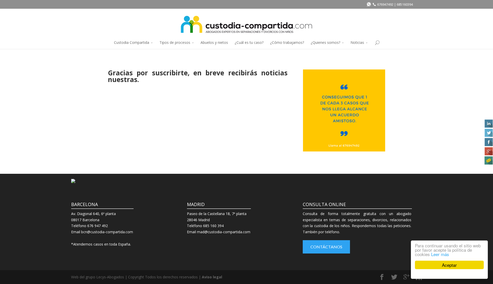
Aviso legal (212, 277)
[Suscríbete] (488, 160)
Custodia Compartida (131, 42)
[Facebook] (488, 142)
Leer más (440, 254)
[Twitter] (488, 132)
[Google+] (488, 151)
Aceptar (449, 265)
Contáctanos (326, 246)
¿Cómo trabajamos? (287, 42)
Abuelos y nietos (214, 42)
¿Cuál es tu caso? (249, 42)
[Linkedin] (488, 123)
